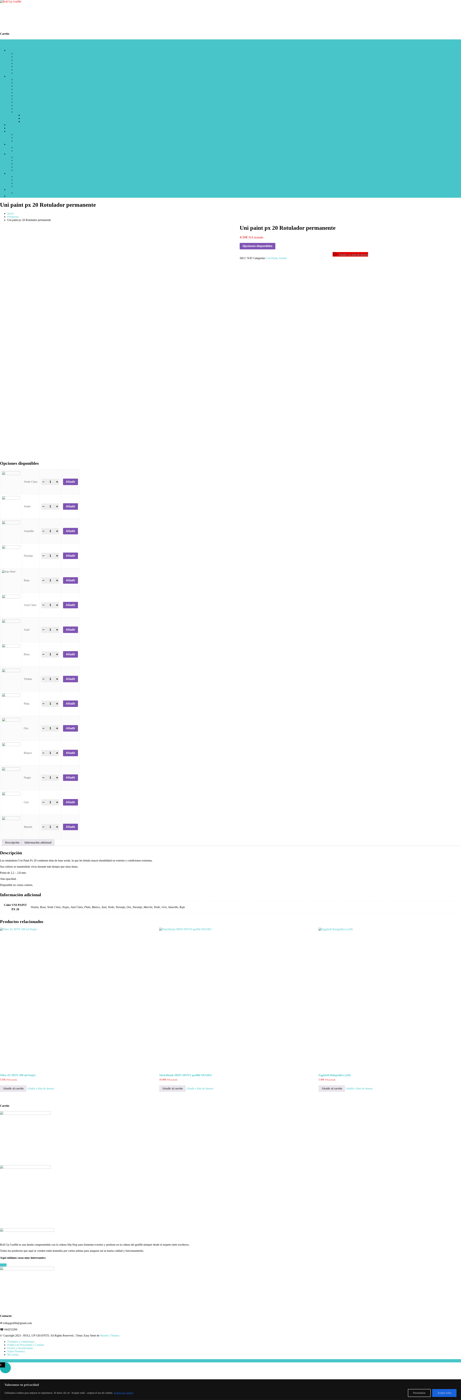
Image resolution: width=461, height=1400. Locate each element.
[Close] (457, 1382)
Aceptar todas (444, 1393)
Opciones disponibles (257, 246)
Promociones (21, 179)
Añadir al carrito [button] (13, 1088)
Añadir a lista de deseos (40, 1088)
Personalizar (419, 1393)
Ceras (17, 105)
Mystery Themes (109, 1335)
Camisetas (20, 147)
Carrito (11, 189)
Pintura (11, 131)
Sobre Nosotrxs (16, 1351)
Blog (10, 196)
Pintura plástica (23, 134)
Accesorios (20, 111)
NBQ (17, 60)
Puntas (25, 118)
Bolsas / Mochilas (24, 163)
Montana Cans (22, 56)
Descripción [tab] (12, 842)
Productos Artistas (24, 170)
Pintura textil (21, 141)
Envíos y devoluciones (20, 1348)
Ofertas (11, 173)
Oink (17, 102)
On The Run (21, 92)
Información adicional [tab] (37, 842)
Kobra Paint (21, 66)
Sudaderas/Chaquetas (26, 150)
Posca (17, 82)
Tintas (25, 121)
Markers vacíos (30, 115)
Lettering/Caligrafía (25, 79)
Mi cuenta (20, 192)
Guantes (19, 160)
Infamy (18, 95)
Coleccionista (22, 69)
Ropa (10, 144)
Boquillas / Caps (23, 72)
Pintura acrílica (22, 137)
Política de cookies (123, 1393)
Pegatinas (12, 128)
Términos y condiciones (20, 1341)
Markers (12, 76)
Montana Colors (23, 63)
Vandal (283, 258)
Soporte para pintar (25, 166)
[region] (230, 1389)
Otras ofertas (21, 186)
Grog (17, 89)
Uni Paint (19, 85)
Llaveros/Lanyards (25, 157)
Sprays (11, 50)
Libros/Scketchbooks (19, 124)
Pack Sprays (21, 176)
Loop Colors (21, 53)
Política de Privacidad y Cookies (25, 1344)
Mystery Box (21, 183)
